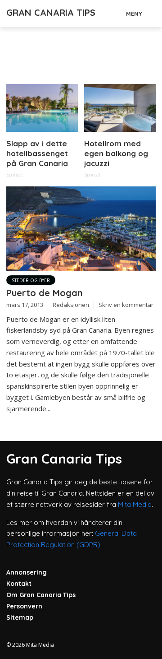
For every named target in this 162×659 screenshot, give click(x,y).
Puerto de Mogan (44, 292)
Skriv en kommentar (126, 305)
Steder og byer (31, 280)
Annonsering (26, 572)
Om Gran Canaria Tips (41, 595)
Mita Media (135, 504)
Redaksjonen (71, 305)
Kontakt (19, 584)
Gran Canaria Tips (50, 12)
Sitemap (19, 617)
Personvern (24, 606)
